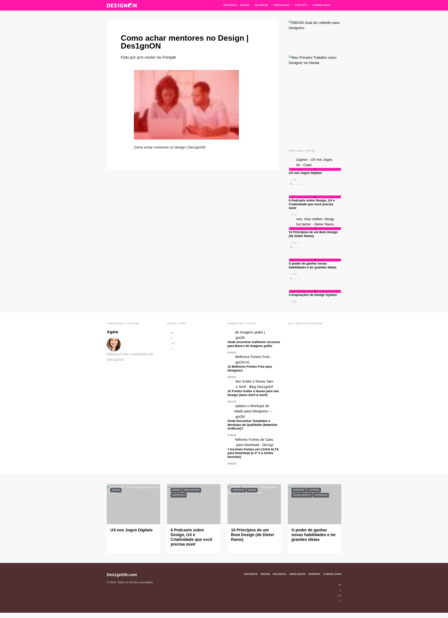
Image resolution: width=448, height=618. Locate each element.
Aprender (238, 490)
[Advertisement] (315, 114)
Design (244, 5)
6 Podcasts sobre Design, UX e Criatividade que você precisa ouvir (312, 204)
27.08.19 (231, 435)
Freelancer (281, 5)
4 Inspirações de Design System (313, 295)
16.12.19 (231, 401)
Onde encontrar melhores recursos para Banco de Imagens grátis (253, 344)
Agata (112, 332)
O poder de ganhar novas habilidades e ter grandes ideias (313, 265)
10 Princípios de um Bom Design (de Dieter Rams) (313, 234)
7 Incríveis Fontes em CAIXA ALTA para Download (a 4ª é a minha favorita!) (253, 453)
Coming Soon (321, 5)
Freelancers (192, 490)
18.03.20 (231, 377)
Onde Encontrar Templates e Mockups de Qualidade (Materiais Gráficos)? (252, 424)
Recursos (261, 5)
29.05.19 (231, 463)
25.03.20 (231, 352)
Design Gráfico (302, 495)
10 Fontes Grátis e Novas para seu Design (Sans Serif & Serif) (253, 393)
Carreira (313, 490)
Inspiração (178, 495)
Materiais (230, 5)
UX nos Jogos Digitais (305, 173)
